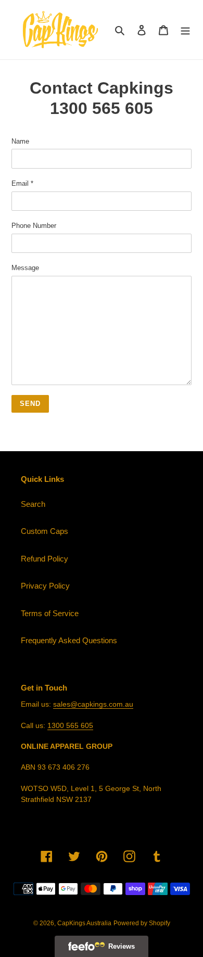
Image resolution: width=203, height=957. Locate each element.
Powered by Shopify (141, 923)
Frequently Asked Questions (69, 640)
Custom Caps (44, 531)
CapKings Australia (84, 923)
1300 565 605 (70, 725)
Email (22, 183)
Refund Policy (44, 558)
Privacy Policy (45, 585)
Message (25, 268)
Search (33, 504)
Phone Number (33, 225)
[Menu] (185, 30)
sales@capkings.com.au (93, 704)
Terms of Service (50, 613)
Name (20, 141)
